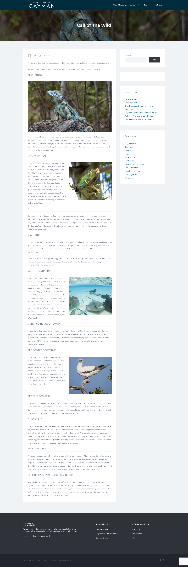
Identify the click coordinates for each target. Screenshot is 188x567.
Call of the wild (131, 99)
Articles (133, 5)
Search (128, 56)
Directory (129, 147)
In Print (158, 5)
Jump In (128, 150)
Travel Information (132, 171)
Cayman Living (102, 538)
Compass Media (44, 536)
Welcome (129, 178)
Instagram (164, 560)
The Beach (129, 161)
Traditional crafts (131, 103)
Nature (128, 154)
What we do (137, 533)
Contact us (136, 538)
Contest (147, 5)
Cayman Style (130, 143)
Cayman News (102, 529)
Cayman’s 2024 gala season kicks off (140, 119)
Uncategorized (131, 175)
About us (136, 529)
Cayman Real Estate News (107, 533)
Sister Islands (130, 157)
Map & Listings (120, 5)
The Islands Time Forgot (134, 164)
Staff (34, 56)
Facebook (160, 560)
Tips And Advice (131, 168)
